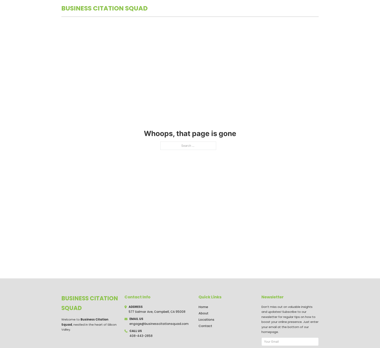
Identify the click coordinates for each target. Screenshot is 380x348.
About (203, 313)
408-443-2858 (141, 336)
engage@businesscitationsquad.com (159, 324)
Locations (290, 8)
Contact (205, 326)
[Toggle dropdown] (317, 8)
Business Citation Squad (104, 8)
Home (273, 8)
